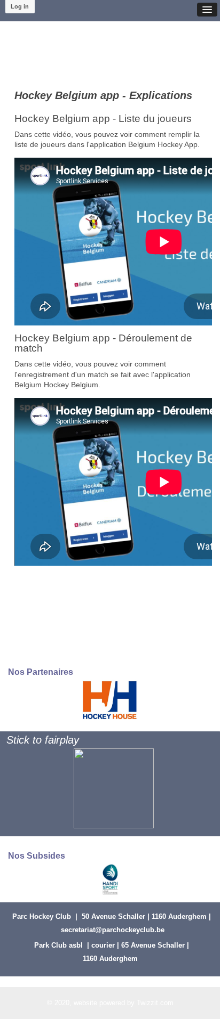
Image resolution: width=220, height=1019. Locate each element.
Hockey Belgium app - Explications (103, 95)
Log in (20, 6)
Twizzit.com (155, 1003)
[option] (109, 700)
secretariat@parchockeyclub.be (112, 930)
